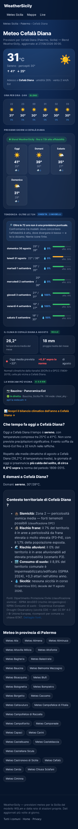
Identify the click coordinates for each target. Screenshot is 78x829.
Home (26, 819)
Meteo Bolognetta (16, 686)
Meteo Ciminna (14, 778)
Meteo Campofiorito (17, 723)
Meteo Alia (12, 640)
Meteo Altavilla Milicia (18, 649)
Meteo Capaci (14, 732)
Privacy (37, 819)
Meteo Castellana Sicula (20, 751)
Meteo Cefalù (53, 760)
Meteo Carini (36, 732)
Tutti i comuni (12, 819)
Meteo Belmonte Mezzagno (46, 668)
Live (42, 14)
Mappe (31, 14)
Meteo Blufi (40, 677)
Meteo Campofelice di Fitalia (51, 704)
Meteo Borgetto (15, 695)
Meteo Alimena (33, 640)
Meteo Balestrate (41, 658)
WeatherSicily (18, 5)
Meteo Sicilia (15, 14)
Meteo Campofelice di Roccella (24, 714)
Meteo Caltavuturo (17, 704)
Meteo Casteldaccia (47, 741)
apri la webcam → (16, 399)
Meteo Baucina (14, 668)
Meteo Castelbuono (17, 741)
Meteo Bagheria (15, 658)
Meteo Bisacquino (16, 677)
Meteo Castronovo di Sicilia (22, 760)
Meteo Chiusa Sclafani (41, 769)
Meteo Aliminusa (58, 640)
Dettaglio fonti (32, 617)
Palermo (25, 23)
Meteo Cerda (13, 769)
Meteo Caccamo (40, 695)
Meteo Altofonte (47, 649)
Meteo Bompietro (43, 686)
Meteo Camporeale (47, 723)
